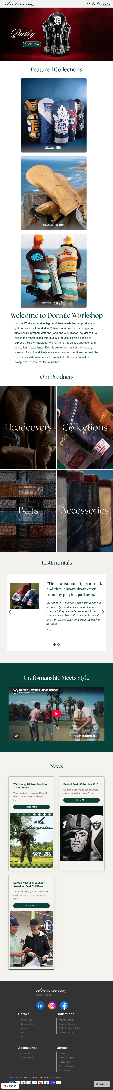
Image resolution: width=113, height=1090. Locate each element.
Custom (62, 1053)
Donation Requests (67, 1058)
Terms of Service (66, 1066)
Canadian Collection (67, 1024)
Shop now (32, 44)
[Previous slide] (10, 612)
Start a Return (65, 1070)
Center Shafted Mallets (69, 1028)
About (22, 1032)
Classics (53, 225)
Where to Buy (26, 1020)
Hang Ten (53, 302)
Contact (23, 1028)
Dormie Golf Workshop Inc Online (35, 1077)
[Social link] (40, 1005)
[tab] (54, 644)
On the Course (26, 1053)
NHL (53, 147)
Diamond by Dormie (67, 1032)
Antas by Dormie (66, 1020)
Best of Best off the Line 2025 (80, 784)
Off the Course (26, 1058)
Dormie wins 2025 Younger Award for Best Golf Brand (29, 884)
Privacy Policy (65, 1062)
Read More (31, 807)
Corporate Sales (27, 1024)
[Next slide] (102, 612)
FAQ (22, 1036)
